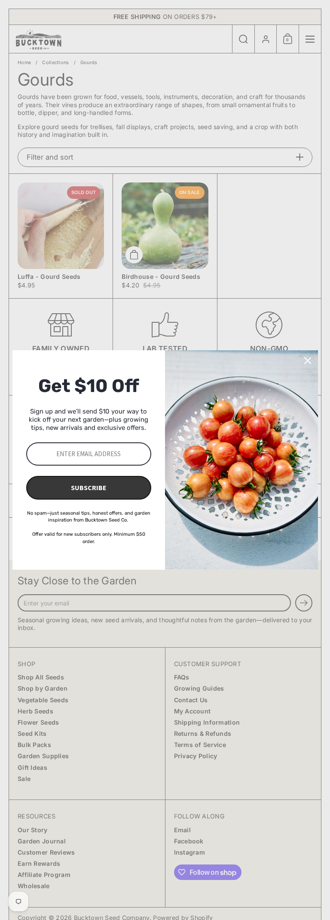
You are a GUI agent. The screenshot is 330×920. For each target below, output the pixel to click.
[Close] (307, 360)
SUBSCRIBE (89, 487)
